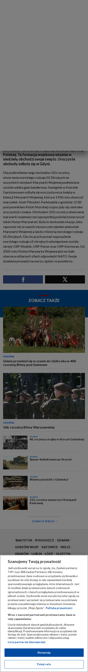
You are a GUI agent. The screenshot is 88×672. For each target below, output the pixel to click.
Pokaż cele (44, 664)
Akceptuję (44, 652)
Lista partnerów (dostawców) (26, 642)
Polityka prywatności (59, 608)
